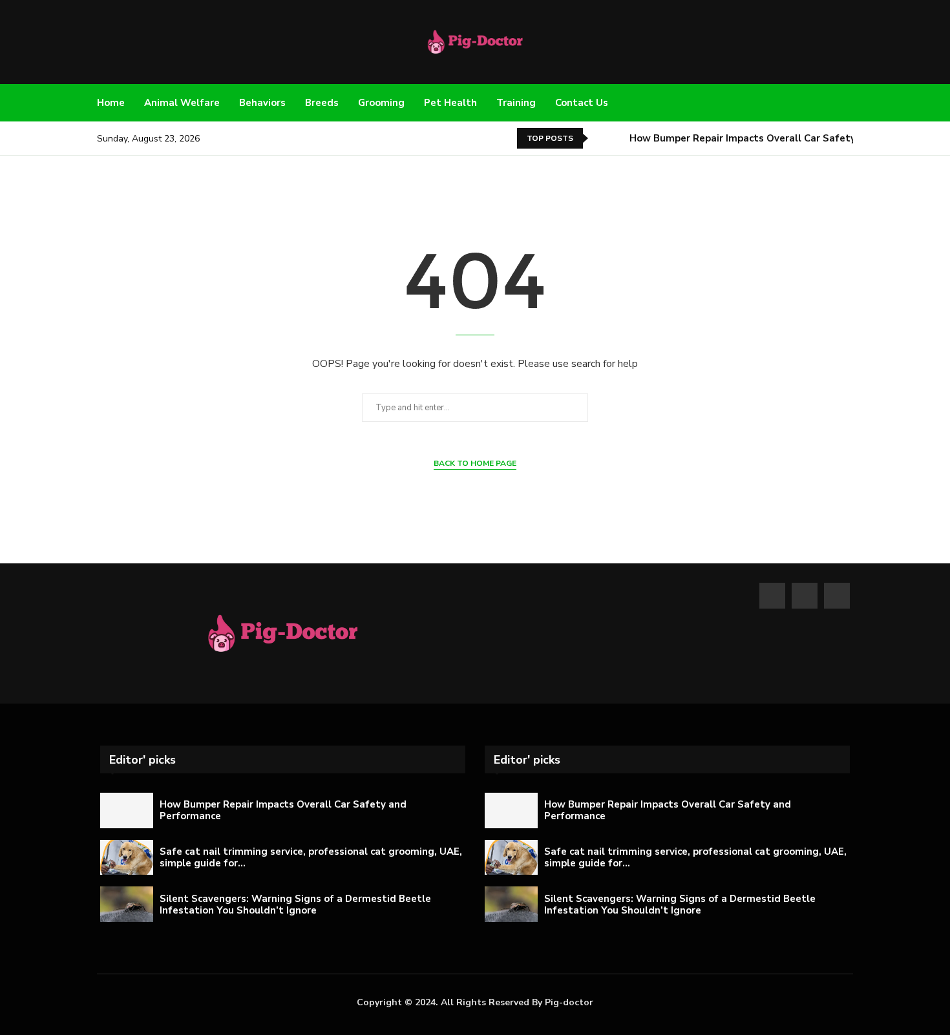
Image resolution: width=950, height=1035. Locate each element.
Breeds (322, 102)
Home (111, 102)
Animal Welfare (182, 102)
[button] (600, 138)
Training (516, 102)
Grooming (381, 102)
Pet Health (450, 102)
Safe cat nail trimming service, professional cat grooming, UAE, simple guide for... (311, 857)
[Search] (846, 103)
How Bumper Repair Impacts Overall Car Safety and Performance (784, 138)
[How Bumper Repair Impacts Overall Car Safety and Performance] (126, 810)
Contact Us (581, 102)
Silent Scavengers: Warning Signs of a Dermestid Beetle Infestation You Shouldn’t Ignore (295, 904)
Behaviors (262, 102)
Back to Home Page (475, 463)
